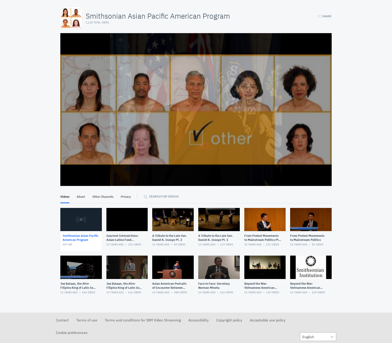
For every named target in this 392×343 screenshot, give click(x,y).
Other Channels (102, 197)
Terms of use (86, 320)
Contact (62, 320)
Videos (64, 197)
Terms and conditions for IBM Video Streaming (143, 320)
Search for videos (164, 196)
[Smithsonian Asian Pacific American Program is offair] (196, 109)
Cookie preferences (72, 332)
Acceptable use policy (267, 320)
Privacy (126, 197)
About (81, 197)
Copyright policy (229, 320)
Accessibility (198, 320)
